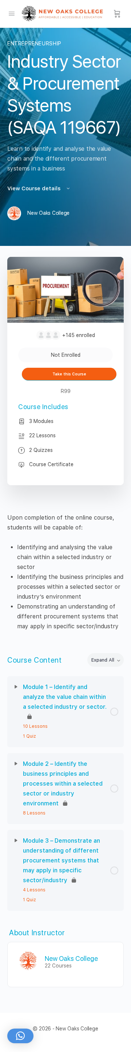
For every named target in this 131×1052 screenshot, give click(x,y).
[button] (20, 1036)
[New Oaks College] (28, 960)
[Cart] (117, 14)
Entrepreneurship (34, 43)
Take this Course (69, 374)
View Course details (34, 188)
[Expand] (16, 687)
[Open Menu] (11, 13)
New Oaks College (71, 958)
